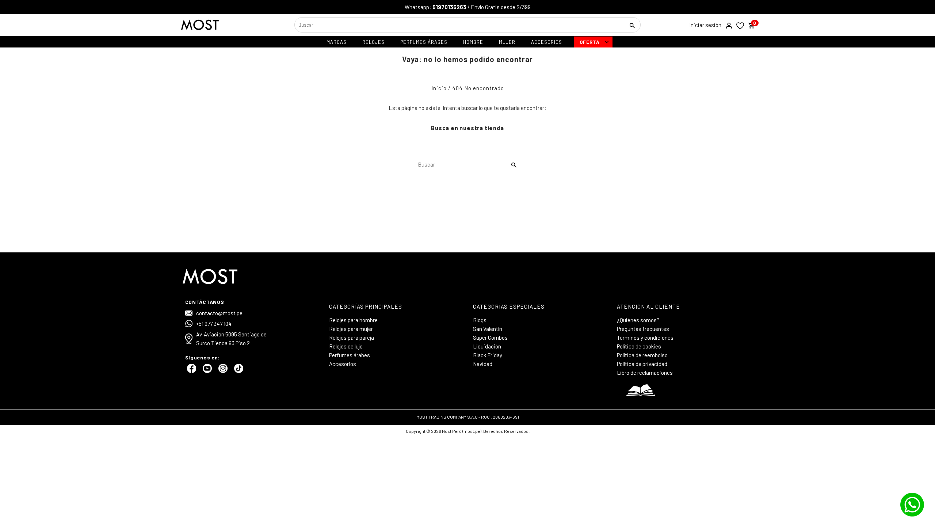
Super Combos (490, 337)
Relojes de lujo (346, 346)
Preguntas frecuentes (643, 328)
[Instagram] (222, 370)
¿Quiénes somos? (638, 320)
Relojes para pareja (351, 337)
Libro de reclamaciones (645, 372)
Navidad (482, 364)
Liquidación (487, 346)
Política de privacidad (642, 364)
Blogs (479, 320)
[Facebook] (190, 370)
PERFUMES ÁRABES (423, 42)
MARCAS (337, 42)
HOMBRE (473, 42)
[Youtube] (206, 370)
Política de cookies (639, 346)
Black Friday (487, 355)
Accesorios (342, 364)
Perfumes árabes (349, 355)
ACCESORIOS (546, 42)
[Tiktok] (237, 370)
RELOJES (373, 42)
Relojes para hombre (353, 320)
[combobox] (459, 25)
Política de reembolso (642, 355)
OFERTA (590, 42)
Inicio (439, 88)
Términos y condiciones (645, 337)
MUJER (507, 42)
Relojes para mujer (351, 328)
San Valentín (487, 328)
